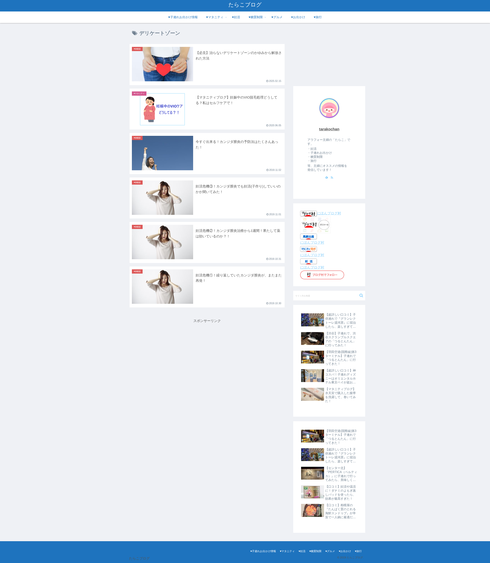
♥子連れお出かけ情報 (263, 551)
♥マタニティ (287, 551)
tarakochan (329, 129)
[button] (361, 295)
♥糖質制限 (315, 551)
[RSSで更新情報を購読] (331, 177)
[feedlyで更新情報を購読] (326, 177)
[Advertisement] (207, 350)
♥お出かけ (345, 551)
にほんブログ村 (329, 213)
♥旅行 (358, 551)
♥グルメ (330, 551)
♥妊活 (302, 551)
